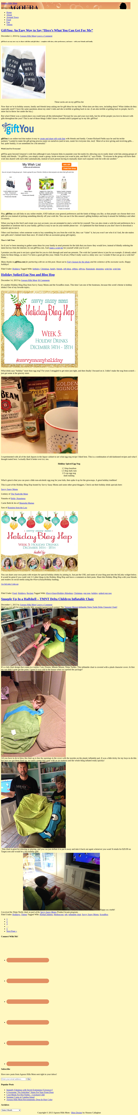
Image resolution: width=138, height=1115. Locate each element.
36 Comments (44, 280)
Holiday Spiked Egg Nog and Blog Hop (28, 274)
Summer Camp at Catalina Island (20, 1097)
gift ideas (67, 269)
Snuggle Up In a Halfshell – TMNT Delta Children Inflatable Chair (47, 599)
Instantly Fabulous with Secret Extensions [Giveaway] (29, 1090)
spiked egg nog (105, 593)
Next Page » (11, 931)
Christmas (45, 269)
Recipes (30, 593)
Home (9, 12)
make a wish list (56, 248)
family (52, 269)
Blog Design (76, 1113)
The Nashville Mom (19, 494)
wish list (108, 269)
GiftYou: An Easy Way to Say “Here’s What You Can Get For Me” (47, 30)
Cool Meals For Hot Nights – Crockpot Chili (25, 1095)
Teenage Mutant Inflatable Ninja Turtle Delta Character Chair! (90, 607)
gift (66, 914)
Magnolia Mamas (26, 503)
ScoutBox (104, 914)
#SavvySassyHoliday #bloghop (59, 593)
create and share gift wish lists (52, 138)
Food (8, 20)
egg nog (86, 593)
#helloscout (58, 914)
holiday (94, 593)
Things (9, 24)
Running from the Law (17, 507)
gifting (75, 269)
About (9, 15)
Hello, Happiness (18, 498)
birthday (36, 269)
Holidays (16, 269)
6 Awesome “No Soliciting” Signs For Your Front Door (30, 1092)
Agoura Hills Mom (9, 3)
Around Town (12, 17)
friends (59, 269)
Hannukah (90, 269)
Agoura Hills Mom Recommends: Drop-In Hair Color (29, 1099)
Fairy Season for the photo (78, 262)
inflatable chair (74, 914)
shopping (100, 269)
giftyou (82, 269)
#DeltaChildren (46, 914)
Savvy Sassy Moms (9, 489)
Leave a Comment (44, 36)
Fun (8, 22)
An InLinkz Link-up (9, 584)
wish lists (117, 269)
